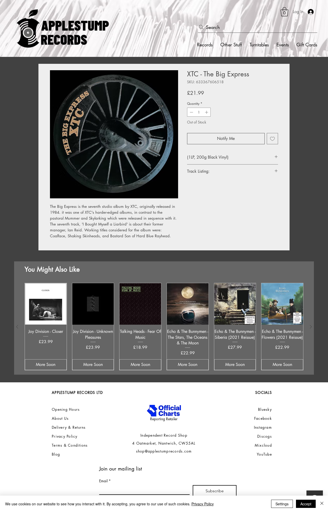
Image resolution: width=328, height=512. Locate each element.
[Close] (322, 504)
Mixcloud (263, 445)
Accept (305, 503)
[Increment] (207, 112)
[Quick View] (46, 304)
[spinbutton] (199, 112)
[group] (164, 327)
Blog (56, 454)
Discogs (264, 436)
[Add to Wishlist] (272, 138)
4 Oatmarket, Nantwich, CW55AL (164, 443)
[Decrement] (191, 112)
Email (105, 481)
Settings (282, 503)
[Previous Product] (17, 327)
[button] (284, 11)
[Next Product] (311, 327)
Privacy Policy (202, 503)
